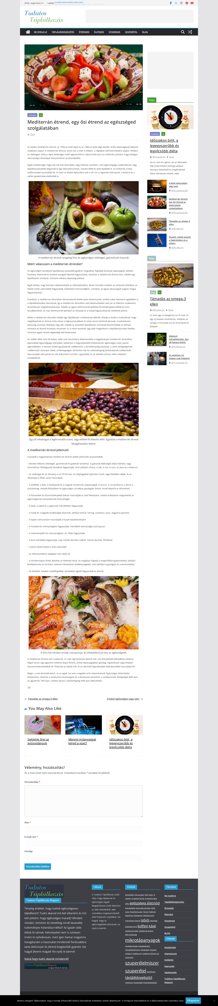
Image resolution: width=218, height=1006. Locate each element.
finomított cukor (136, 912)
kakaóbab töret (131, 927)
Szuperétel (131, 32)
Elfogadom (193, 1000)
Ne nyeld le (40, 32)
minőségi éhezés (131, 946)
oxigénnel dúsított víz (150, 954)
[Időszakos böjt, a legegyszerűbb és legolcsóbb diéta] (124, 717)
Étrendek (84, 32)
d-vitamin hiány (151, 898)
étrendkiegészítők (150, 983)
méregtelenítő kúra (132, 950)
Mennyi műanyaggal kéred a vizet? (82, 741)
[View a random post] (190, 32)
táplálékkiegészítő (138, 977)
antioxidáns (129, 895)
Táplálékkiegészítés (63, 32)
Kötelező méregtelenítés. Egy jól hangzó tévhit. (178, 339)
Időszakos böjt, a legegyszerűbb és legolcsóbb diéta (121, 743)
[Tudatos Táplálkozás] (28, 32)
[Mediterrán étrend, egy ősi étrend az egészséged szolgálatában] (157, 206)
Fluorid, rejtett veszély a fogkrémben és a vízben (180, 240)
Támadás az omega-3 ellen (43, 698)
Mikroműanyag (131, 935)
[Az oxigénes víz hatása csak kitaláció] (157, 359)
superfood (129, 957)
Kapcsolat (169, 966)
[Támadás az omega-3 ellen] (157, 225)
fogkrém (152, 912)
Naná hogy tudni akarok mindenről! (46, 959)
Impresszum (170, 953)
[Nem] (214, 1000)
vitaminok (129, 983)
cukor (151, 895)
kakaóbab (153, 921)
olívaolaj (153, 950)
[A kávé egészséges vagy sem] (157, 187)
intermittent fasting (132, 921)
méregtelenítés (144, 946)
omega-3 (128, 954)
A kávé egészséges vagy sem (69, 3)
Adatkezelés (170, 972)
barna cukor (139, 895)
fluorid (146, 912)
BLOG (145, 32)
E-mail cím (31, 837)
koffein (143, 926)
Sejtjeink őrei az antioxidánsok (38, 741)
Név (27, 822)
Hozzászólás (32, 782)
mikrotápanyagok (142, 940)
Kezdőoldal (170, 947)
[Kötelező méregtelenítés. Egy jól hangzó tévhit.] (157, 341)
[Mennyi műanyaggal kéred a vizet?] (83, 717)
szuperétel (135, 971)
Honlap (28, 851)
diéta (127, 904)
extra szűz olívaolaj (143, 908)
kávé (152, 926)
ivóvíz (145, 920)
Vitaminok (114, 32)
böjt (146, 895)
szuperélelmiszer (142, 963)
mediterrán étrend (146, 931)
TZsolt (32, 134)
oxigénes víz (137, 954)
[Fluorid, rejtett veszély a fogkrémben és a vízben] (157, 242)
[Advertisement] (140, 16)
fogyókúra (129, 915)
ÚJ (41, 115)
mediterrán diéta (131, 931)
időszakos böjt (148, 915)
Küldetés (168, 959)
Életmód (99, 32)
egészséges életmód (145, 903)
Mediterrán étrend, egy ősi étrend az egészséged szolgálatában (178, 204)
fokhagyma (138, 915)
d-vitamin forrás (138, 898)
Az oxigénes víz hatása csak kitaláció (179, 357)
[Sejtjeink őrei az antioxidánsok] (42, 717)
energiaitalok (130, 908)
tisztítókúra (151, 972)
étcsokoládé (138, 983)
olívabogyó (145, 950)
